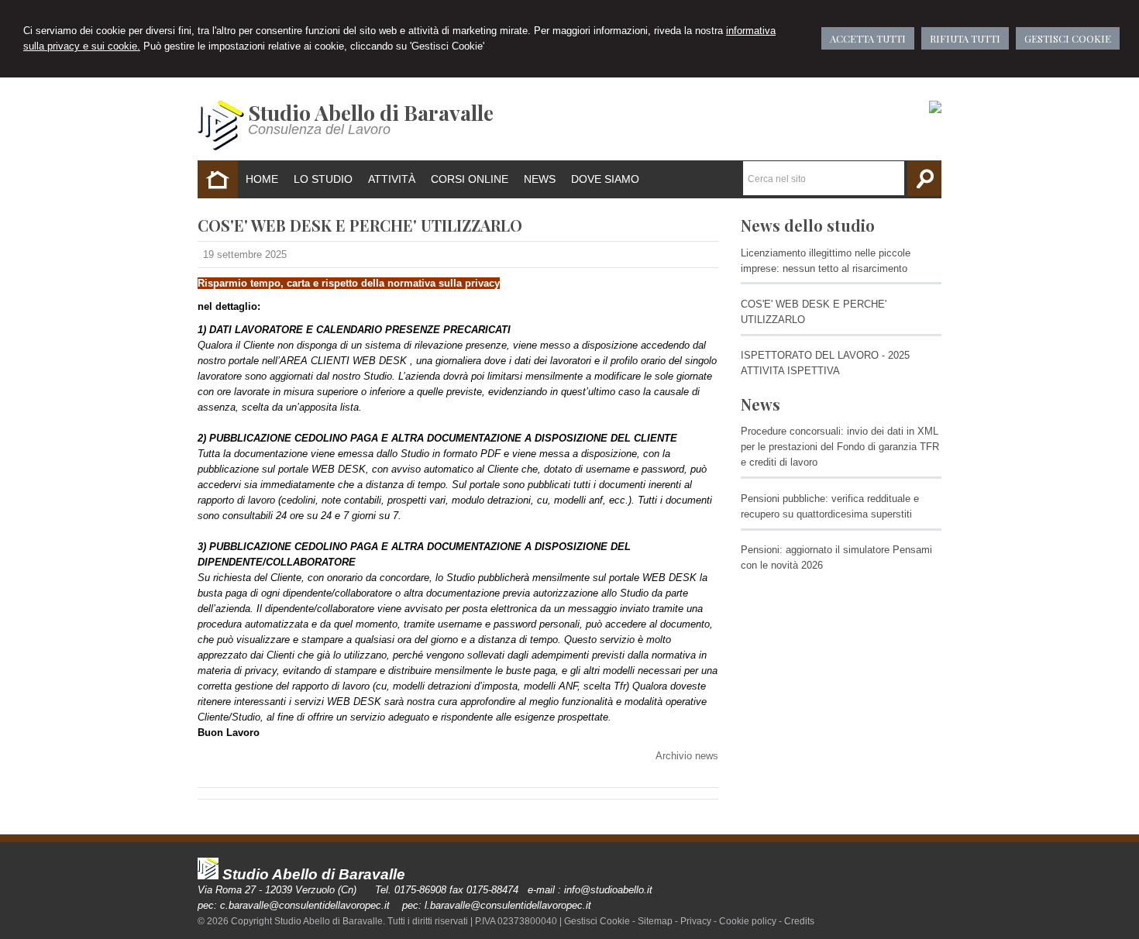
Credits (799, 921)
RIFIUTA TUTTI (965, 38)
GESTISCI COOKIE (1067, 38)
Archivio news (687, 756)
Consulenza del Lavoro (319, 129)
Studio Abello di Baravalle (371, 112)
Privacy (695, 921)
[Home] (221, 147)
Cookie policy (747, 921)
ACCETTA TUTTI (868, 38)
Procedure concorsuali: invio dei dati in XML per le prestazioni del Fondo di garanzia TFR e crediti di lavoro (840, 446)
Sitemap (655, 921)
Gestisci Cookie (597, 921)
